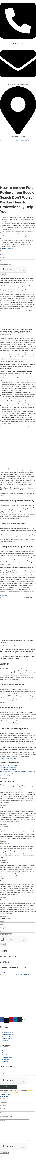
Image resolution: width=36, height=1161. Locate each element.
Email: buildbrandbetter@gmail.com (18, 84)
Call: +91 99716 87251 (18, 43)
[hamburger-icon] (34, 183)
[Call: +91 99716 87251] (18, 41)
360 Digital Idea (13, 1092)
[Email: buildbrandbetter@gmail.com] (18, 81)
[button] (9, 765)
